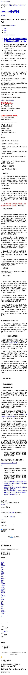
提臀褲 (2, 613)
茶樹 (2, 601)
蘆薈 (2, 597)
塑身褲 (2, 610)
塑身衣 (2, 608)
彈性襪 (2, 562)
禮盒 (2, 571)
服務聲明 (16, 654)
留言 (14, 512)
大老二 (2, 569)
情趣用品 (3, 578)
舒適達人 (3, 591)
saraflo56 (3, 504)
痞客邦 (11, 512)
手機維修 (3, 585)
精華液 (2, 599)
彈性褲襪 (3, 565)
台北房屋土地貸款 (12, 342)
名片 (5, 32)
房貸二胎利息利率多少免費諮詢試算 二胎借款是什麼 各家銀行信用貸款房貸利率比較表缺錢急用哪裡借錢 (15, 483)
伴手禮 (2, 573)
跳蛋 (2, 582)
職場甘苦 (12, 25)
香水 (2, 603)
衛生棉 (2, 587)
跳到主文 (3, 15)
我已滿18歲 (3, 672)
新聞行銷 (3, 595)
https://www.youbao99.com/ (7, 100)
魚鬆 (2, 574)
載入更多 (3, 522)
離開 (9, 672)
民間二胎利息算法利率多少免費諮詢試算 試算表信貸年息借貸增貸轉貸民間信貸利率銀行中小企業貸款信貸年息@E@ (15, 492)
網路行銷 (3, 592)
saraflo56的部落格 (10, 11)
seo (1, 594)
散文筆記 (12, 516)
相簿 (5, 28)
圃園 (2, 606)
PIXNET (7, 652)
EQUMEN (3, 611)
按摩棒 (2, 580)
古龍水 (2, 604)
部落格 (5, 30)
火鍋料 (2, 576)
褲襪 (2, 564)
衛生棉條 (3, 589)
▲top (2, 519)
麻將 (2, 567)
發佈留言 (3, 531)
